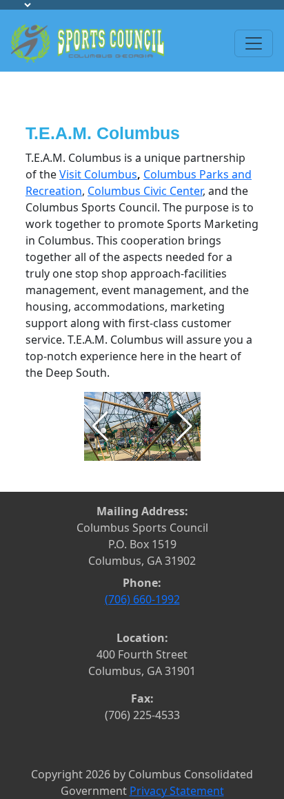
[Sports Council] (87, 41)
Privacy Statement (177, 790)
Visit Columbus (98, 174)
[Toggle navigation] (253, 43)
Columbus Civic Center (145, 190)
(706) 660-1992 (142, 599)
